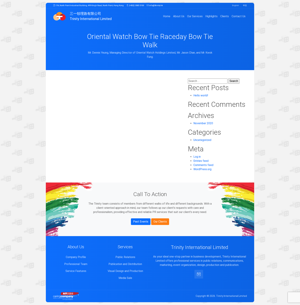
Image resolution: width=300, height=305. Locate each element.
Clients (224, 16)
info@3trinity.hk (156, 5)
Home (166, 16)
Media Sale (125, 278)
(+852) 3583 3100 (136, 5)
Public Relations (125, 257)
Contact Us (238, 16)
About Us (178, 16)
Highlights (211, 16)
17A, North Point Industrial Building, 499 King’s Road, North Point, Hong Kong (89, 5)
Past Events (140, 221)
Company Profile (76, 257)
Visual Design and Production (125, 271)
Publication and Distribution (125, 264)
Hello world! (200, 95)
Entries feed (201, 161)
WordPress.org (202, 169)
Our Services (195, 16)
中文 (245, 5)
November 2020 (203, 123)
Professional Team (75, 264)
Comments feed (203, 165)
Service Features (75, 271)
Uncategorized (202, 140)
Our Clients (160, 221)
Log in (197, 156)
